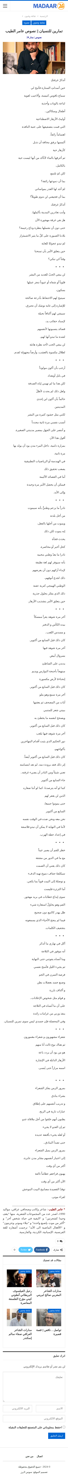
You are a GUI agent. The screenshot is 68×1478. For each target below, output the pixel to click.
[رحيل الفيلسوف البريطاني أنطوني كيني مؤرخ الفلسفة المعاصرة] (19, 1278)
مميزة (26, 23)
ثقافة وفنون (39, 23)
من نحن (29, 1456)
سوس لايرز (26, 1472)
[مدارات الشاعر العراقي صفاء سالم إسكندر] (19, 1317)
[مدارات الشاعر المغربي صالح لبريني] (48, 1278)
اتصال (40, 1456)
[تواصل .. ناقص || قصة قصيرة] (48, 1317)
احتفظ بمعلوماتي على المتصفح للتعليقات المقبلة (35, 1427)
